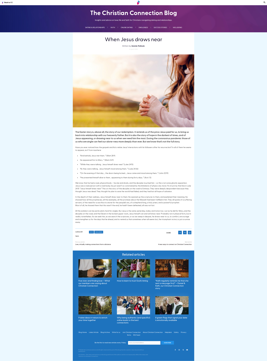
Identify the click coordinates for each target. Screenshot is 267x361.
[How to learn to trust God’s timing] (133, 268)
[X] (185, 233)
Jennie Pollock (138, 46)
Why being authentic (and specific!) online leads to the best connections (133, 320)
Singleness (98, 232)
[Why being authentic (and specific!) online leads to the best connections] (133, 305)
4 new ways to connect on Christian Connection (175, 244)
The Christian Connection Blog (133, 13)
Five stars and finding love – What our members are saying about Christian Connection (94, 283)
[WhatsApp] (190, 233)
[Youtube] (187, 350)
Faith (91, 232)
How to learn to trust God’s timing (132, 281)
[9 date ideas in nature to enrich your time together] (95, 305)
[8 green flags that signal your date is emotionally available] (172, 305)
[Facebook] (180, 233)
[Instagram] (179, 350)
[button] (264, 2)
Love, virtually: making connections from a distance (93, 244)
